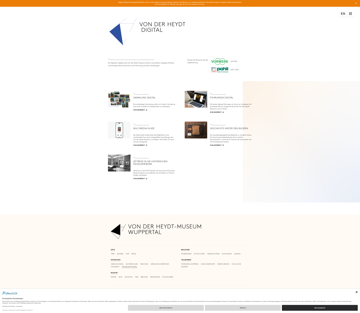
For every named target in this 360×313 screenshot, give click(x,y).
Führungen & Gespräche (190, 264)
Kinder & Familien (223, 264)
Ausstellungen (199, 253)
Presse (134, 253)
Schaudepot (115, 266)
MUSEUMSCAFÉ (227, 253)
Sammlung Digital (117, 264)
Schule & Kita (236, 264)
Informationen (186, 253)
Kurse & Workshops (208, 264)
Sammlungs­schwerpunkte (160, 264)
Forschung (144, 264)
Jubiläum (237, 253)
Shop (127, 253)
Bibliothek (144, 277)
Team (136, 277)
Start (113, 253)
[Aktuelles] (356, 3)
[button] (140, 110)
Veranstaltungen (213, 253)
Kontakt (114, 277)
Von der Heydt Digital (129, 266)
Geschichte (129, 277)
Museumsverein (167, 277)
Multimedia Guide (132, 264)
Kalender (120, 253)
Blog (120, 277)
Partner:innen (155, 277)
